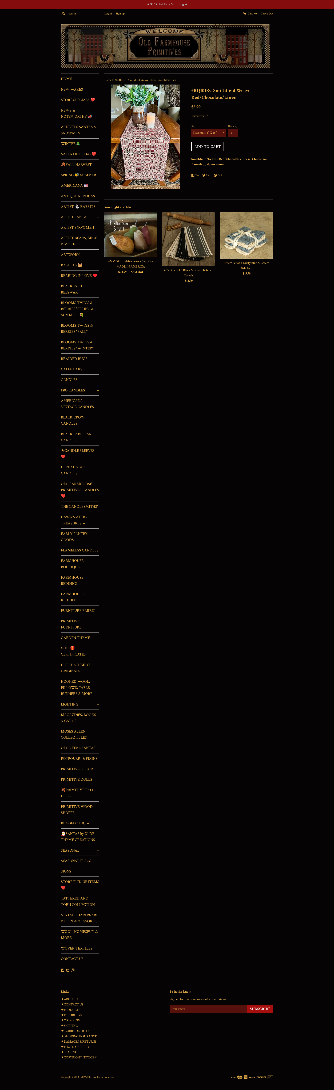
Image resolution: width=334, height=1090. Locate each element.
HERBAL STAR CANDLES (73, 470)
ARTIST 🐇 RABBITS (78, 206)
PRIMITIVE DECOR (77, 769)
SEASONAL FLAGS (76, 860)
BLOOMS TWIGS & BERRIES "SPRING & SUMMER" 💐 (77, 309)
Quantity (232, 126)
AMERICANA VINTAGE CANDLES (77, 403)
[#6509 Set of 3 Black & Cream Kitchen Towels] (188, 239)
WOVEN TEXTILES (76, 948)
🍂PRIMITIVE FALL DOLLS (77, 793)
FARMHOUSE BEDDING (72, 580)
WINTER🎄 (70, 143)
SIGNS (66, 871)
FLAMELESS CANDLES (79, 550)
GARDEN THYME (75, 637)
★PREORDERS (71, 1015)
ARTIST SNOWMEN (77, 227)
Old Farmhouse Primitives (101, 1077)
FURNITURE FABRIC (78, 610)
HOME (66, 78)
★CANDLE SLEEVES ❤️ (80, 453)
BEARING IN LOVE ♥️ (79, 275)
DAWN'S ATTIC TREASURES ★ (74, 520)
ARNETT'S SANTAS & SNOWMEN (78, 130)
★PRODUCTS (70, 1010)
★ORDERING (70, 1020)
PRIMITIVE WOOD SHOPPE (77, 809)
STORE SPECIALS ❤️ (78, 99)
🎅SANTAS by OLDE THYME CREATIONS (78, 836)
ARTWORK (70, 254)
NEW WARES (72, 89)
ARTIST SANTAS (80, 217)
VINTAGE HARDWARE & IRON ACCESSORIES (79, 918)
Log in (108, 14)
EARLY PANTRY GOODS (74, 536)
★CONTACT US (72, 1004)
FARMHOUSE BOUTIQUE (72, 563)
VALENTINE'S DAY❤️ (78, 154)
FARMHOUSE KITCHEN (72, 597)
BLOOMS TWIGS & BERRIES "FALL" (77, 328)
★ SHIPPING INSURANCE (79, 1036)
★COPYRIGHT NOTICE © (79, 1057)
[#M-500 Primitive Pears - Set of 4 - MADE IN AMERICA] (130, 234)
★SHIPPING (69, 1026)
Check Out (267, 14)
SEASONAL (80, 850)
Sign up (120, 14)
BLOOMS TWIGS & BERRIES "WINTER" (77, 345)
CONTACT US (72, 958)
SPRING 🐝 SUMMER (78, 175)
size (193, 126)
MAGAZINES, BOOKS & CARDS (78, 717)
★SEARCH (68, 1052)
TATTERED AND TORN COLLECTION (78, 901)
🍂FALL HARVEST (76, 164)
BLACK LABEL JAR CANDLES (76, 437)
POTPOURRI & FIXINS (80, 758)
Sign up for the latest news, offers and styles (198, 999)
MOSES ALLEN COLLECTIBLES (74, 734)
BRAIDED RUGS (80, 358)
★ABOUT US (70, 999)
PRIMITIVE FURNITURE (71, 624)
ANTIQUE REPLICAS (78, 196)
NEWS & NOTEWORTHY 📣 (77, 113)
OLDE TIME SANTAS (78, 747)
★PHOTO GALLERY (75, 1047)
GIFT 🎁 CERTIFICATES (73, 651)
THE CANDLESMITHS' (80, 506)
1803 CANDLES (80, 390)
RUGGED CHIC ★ (75, 823)
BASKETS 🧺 (71, 265)
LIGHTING (80, 704)
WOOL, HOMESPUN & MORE (80, 934)
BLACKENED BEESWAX (71, 289)
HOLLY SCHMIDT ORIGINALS (75, 668)
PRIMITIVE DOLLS (76, 779)
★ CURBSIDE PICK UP (76, 1031)
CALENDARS (71, 369)
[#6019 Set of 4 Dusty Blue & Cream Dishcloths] (246, 235)
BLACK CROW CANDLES (73, 420)
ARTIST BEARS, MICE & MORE (79, 241)
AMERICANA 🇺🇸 (74, 185)
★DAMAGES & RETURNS (79, 1041)
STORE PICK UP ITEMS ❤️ (80, 884)
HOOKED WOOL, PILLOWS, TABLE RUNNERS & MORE (76, 687)
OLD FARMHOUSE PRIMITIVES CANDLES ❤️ (80, 490)
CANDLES (80, 379)
